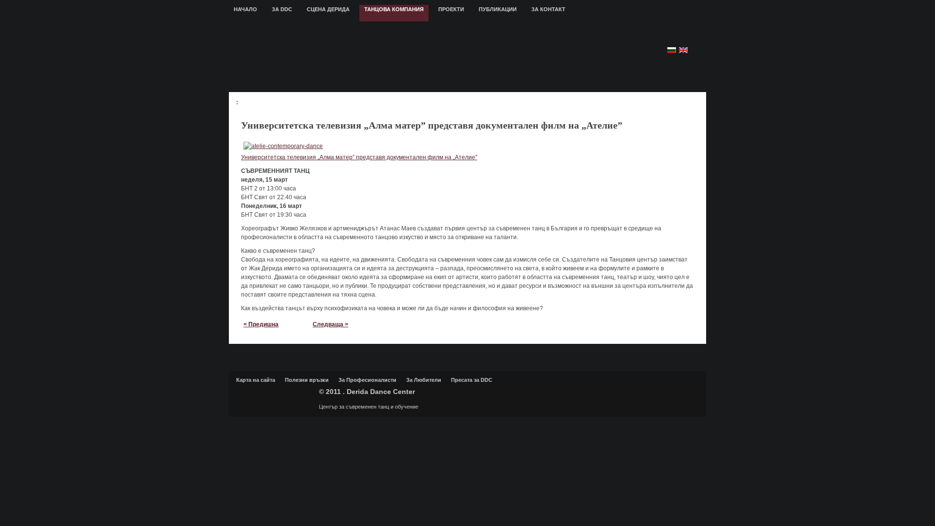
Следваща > (330, 324)
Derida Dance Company (275, 395)
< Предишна (261, 324)
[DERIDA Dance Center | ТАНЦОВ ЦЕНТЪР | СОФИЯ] (408, 56)
